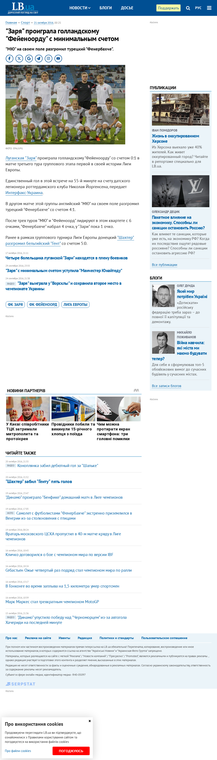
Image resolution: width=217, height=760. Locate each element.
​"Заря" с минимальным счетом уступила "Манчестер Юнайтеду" (64, 270)
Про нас (11, 638)
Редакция (85, 638)
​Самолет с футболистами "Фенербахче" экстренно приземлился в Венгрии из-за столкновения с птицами (69, 515)
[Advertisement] (74, 348)
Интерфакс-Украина (24, 192)
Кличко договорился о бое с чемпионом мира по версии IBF (59, 554)
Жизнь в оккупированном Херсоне (175, 138)
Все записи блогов (166, 385)
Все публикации (164, 264)
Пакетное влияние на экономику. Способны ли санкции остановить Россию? (178, 222)
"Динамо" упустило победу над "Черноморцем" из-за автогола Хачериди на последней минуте (66, 620)
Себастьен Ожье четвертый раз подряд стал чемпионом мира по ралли (69, 570)
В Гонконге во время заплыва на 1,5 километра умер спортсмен (62, 586)
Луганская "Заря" (21, 158)
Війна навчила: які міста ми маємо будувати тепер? (179, 351)
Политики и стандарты (117, 638)
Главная (11, 22)
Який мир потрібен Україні (192, 293)
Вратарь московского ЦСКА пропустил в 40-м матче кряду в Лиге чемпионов (63, 536)
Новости (78, 7)
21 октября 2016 (43, 23)
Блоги (106, 7)
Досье (127, 7)
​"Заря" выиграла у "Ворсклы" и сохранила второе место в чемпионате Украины (64, 286)
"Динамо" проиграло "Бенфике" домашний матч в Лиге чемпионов (64, 497)
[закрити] (90, 721)
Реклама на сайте (38, 638)
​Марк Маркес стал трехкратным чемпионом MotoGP (52, 601)
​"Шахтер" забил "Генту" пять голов (39, 481)
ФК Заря (15, 304)
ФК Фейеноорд (43, 304)
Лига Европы (75, 304)
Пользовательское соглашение (164, 638)
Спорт (25, 22)
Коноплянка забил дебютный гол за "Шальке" (52, 465)
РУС (198, 7)
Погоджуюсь (71, 751)
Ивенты (64, 638)
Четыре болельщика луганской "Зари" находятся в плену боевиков (67, 258)
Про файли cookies (18, 751)
